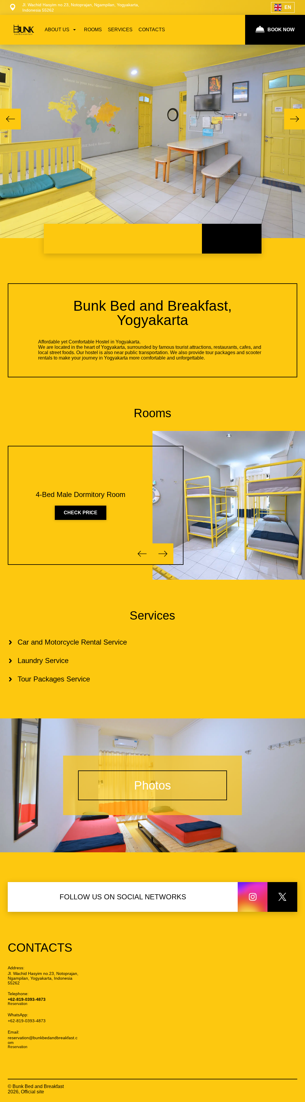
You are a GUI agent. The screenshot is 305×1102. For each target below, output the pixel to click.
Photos (152, 785)
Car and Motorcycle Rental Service (72, 642)
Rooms (152, 413)
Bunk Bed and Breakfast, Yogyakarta (152, 313)
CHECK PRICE (80, 512)
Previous (10, 119)
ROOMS (93, 29)
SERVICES (120, 29)
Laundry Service (43, 660)
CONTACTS (152, 29)
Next (294, 119)
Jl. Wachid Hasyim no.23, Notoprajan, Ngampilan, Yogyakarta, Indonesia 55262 (43, 978)
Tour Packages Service (54, 679)
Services (152, 615)
